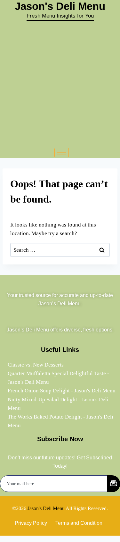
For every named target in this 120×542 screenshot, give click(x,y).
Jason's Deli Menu (46, 508)
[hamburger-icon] (61, 152)
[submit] (113, 483)
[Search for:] (60, 250)
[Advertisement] (60, 84)
